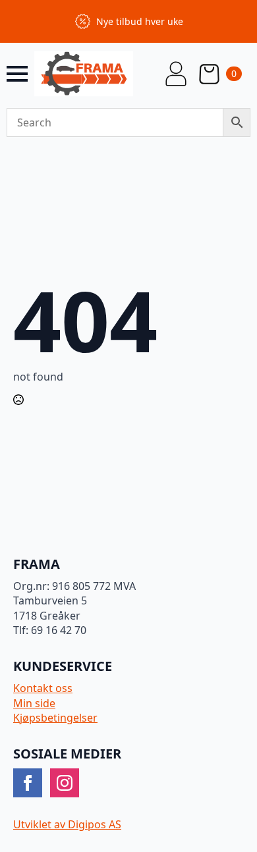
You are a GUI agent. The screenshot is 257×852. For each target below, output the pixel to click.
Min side (34, 703)
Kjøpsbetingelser (55, 717)
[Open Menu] (17, 73)
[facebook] (27, 782)
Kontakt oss (42, 688)
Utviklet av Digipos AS (67, 824)
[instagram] (64, 782)
